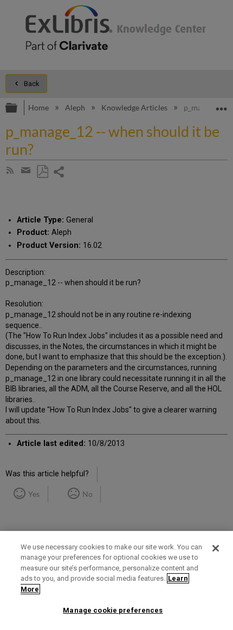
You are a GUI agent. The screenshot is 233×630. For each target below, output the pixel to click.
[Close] (216, 548)
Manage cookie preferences (113, 610)
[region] (116, 580)
